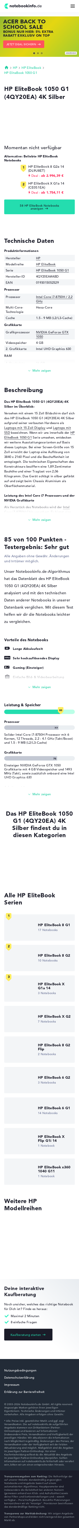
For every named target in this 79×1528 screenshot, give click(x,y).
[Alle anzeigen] (39, 687)
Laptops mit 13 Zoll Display (25, 869)
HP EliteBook (31, 68)
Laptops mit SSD (16, 853)
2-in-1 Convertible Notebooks (26, 877)
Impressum (12, 1385)
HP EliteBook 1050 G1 (20, 73)
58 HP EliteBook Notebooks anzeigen (39, 207)
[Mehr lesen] (39, 371)
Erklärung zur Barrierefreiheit (24, 1392)
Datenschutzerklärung (19, 1377)
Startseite (6, 67)
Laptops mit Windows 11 (22, 861)
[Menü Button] (72, 6)
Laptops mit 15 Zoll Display (25, 428)
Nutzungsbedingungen (20, 1370)
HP (15, 68)
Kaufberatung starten (26, 1335)
